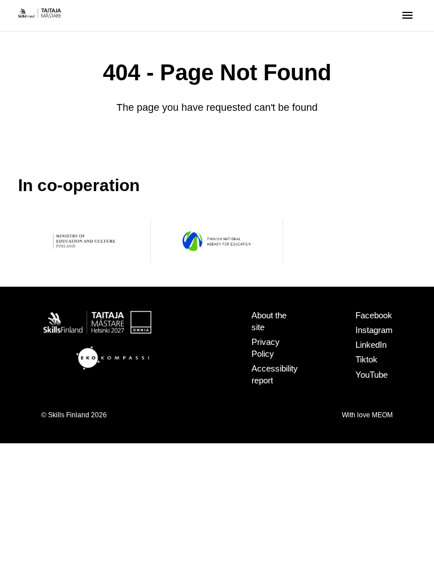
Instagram (374, 330)
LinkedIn (371, 344)
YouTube (371, 374)
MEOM (382, 415)
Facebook (373, 315)
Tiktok (366, 359)
